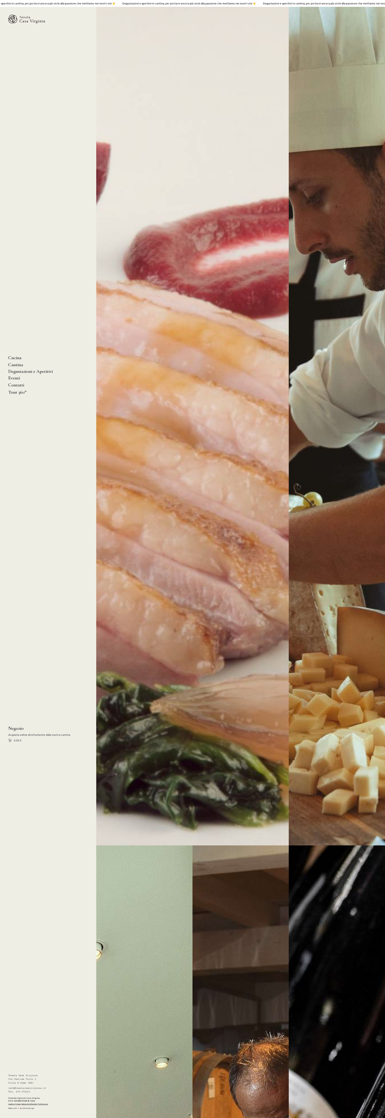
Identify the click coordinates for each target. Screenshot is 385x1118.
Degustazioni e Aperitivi (30, 371)
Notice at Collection (29, 1104)
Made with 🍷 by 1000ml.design (21, 1108)
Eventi (14, 378)
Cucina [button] (14, 358)
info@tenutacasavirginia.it (27, 1088)
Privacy (18, 1104)
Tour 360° (17, 392)
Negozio (16, 728)
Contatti (16, 385)
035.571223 (23, 1091)
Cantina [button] (15, 365)
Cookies (11, 1104)
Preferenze (43, 1104)
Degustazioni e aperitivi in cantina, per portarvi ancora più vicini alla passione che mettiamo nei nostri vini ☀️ (112, 3)
